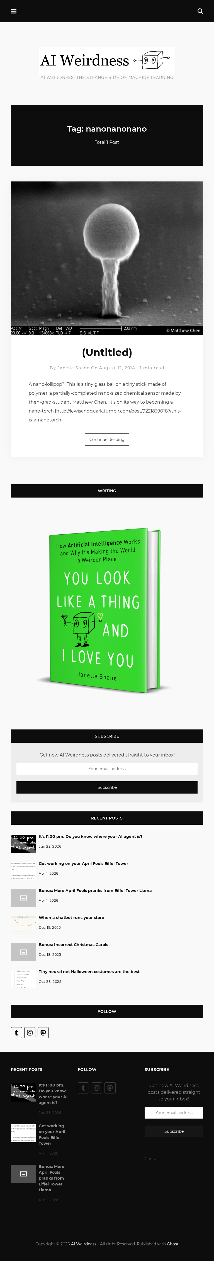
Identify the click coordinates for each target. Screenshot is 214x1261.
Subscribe (107, 787)
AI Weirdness (83, 1244)
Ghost (173, 1244)
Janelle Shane (74, 367)
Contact (152, 1158)
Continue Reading (107, 439)
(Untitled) (107, 352)
